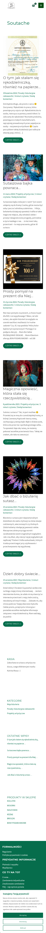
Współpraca (7, 867)
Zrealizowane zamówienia (13, 883)
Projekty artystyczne (25, 194)
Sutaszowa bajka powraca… (19, 750)
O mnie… (6, 877)
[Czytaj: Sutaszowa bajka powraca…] (23, 167)
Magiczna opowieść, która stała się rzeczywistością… (20, 393)
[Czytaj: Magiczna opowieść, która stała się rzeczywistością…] (23, 373)
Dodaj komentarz (19, 197)
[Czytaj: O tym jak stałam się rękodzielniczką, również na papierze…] (23, 55)
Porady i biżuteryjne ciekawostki (21, 709)
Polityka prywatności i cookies (15, 855)
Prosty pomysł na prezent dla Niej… (22, 757)
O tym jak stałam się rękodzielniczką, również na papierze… (22, 82)
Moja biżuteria (24, 580)
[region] (23, 911)
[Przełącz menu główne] (41, 5)
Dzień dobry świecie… (21, 574)
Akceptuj (23, 915)
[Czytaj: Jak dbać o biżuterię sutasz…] (23, 475)
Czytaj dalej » (14, 140)
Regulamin (7, 851)
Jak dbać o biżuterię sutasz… (19, 775)
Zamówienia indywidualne (13, 880)
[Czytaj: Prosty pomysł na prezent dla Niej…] (23, 269)
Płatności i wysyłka (10, 864)
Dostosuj (23, 922)
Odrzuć (23, 928)
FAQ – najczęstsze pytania (13, 887)
